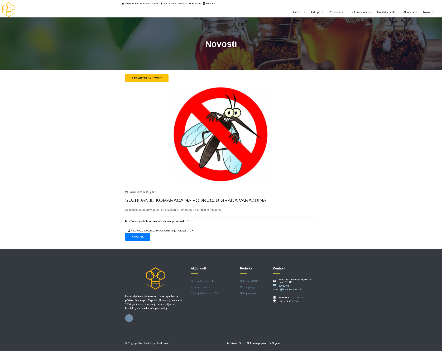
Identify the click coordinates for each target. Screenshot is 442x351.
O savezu (297, 12)
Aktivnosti (409, 12)
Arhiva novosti (150, 3)
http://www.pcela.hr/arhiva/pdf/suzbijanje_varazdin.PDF (161, 230)
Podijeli (139, 236)
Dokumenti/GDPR (250, 281)
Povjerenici (336, 12)
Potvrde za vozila (200, 287)
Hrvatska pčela (386, 12)
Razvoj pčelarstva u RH (204, 293)
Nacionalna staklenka (175, 3)
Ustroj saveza (248, 293)
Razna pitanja (247, 287)
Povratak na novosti (148, 78)
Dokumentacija (360, 12)
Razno (427, 12)
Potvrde (196, 3)
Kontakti (210, 3)
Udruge (316, 12)
